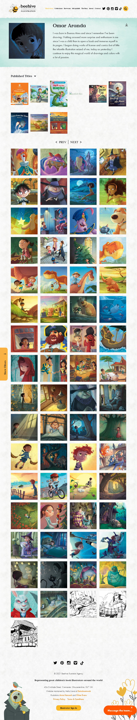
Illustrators (49, 8)
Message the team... (120, 710)
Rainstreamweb (84, 691)
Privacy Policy (59, 699)
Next (74, 142)
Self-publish (76, 8)
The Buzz (84, 8)
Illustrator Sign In (68, 707)
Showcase (67, 8)
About (91, 8)
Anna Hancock (65, 695)
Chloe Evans (81, 695)
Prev (62, 142)
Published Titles (21, 76)
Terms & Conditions (75, 699)
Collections (58, 8)
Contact (98, 8)
